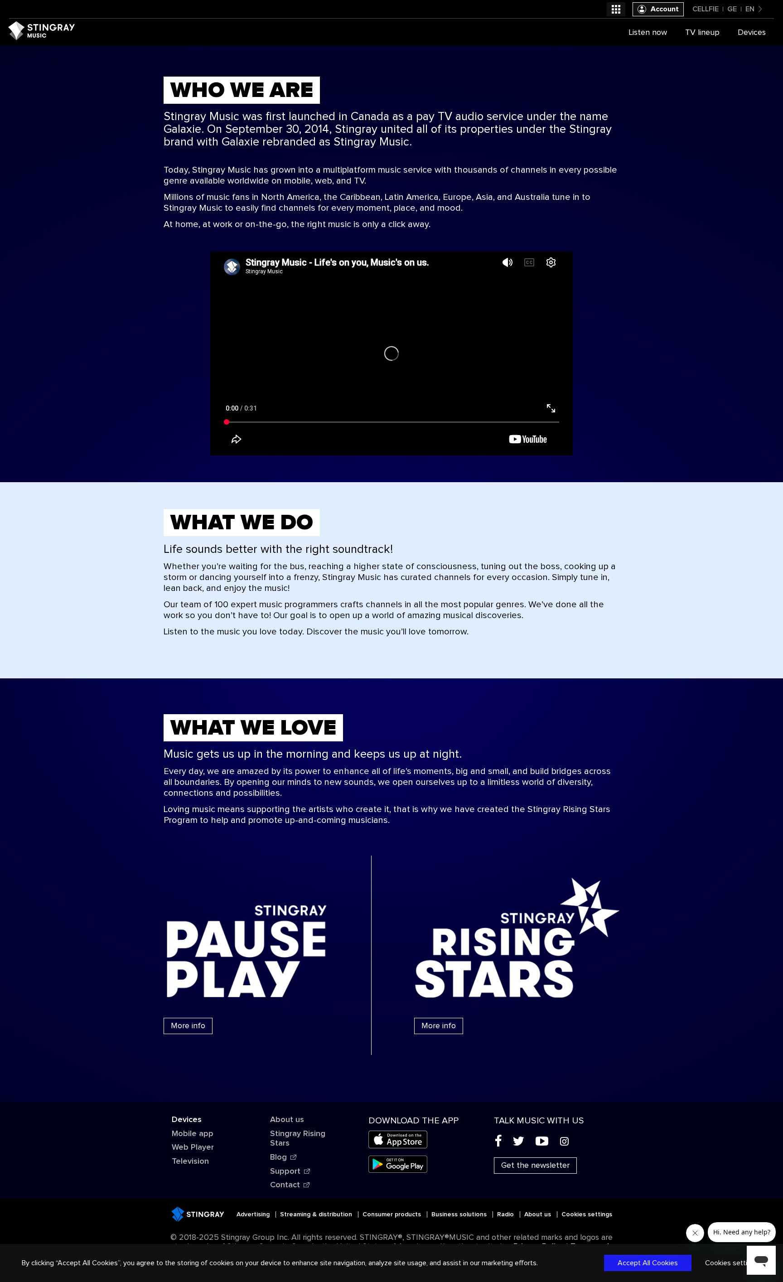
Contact (285, 1185)
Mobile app (192, 1134)
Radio (506, 1214)
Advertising (254, 1214)
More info (188, 1026)
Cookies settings (586, 1214)
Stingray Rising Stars (297, 1139)
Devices (187, 1120)
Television (190, 1161)
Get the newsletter (535, 1165)
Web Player (193, 1147)
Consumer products (392, 1214)
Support (285, 1171)
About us (287, 1120)
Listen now (648, 33)
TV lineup (702, 33)
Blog (278, 1157)
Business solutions (459, 1214)
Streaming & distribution (317, 1214)
